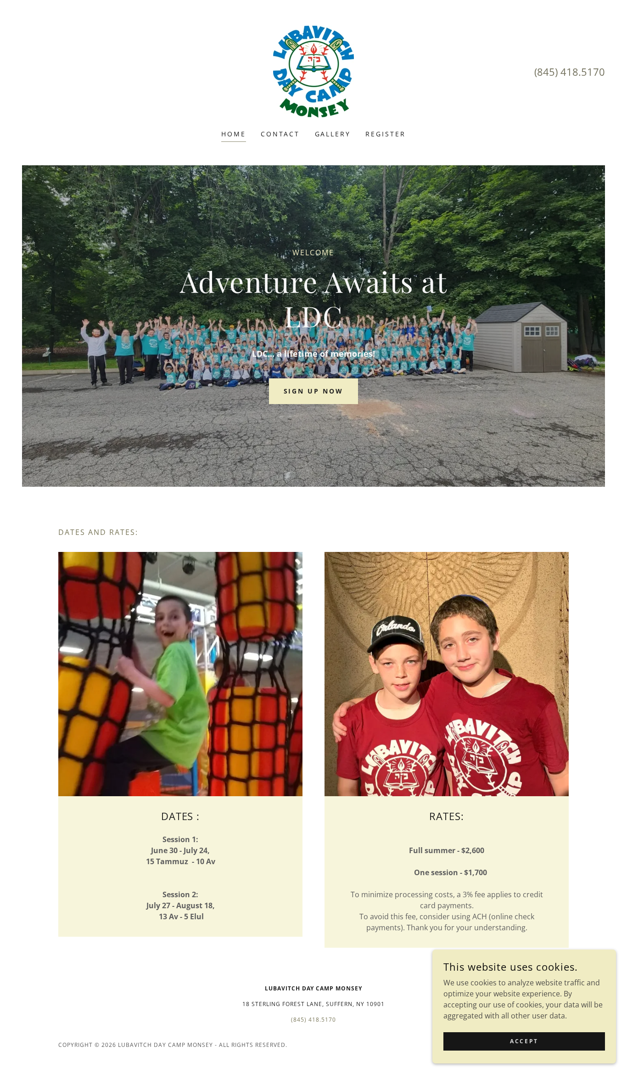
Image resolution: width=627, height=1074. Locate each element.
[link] (313, 71)
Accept (524, 1041)
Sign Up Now (314, 391)
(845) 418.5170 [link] (569, 72)
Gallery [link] (333, 133)
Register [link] (385, 133)
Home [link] (233, 133)
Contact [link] (280, 133)
